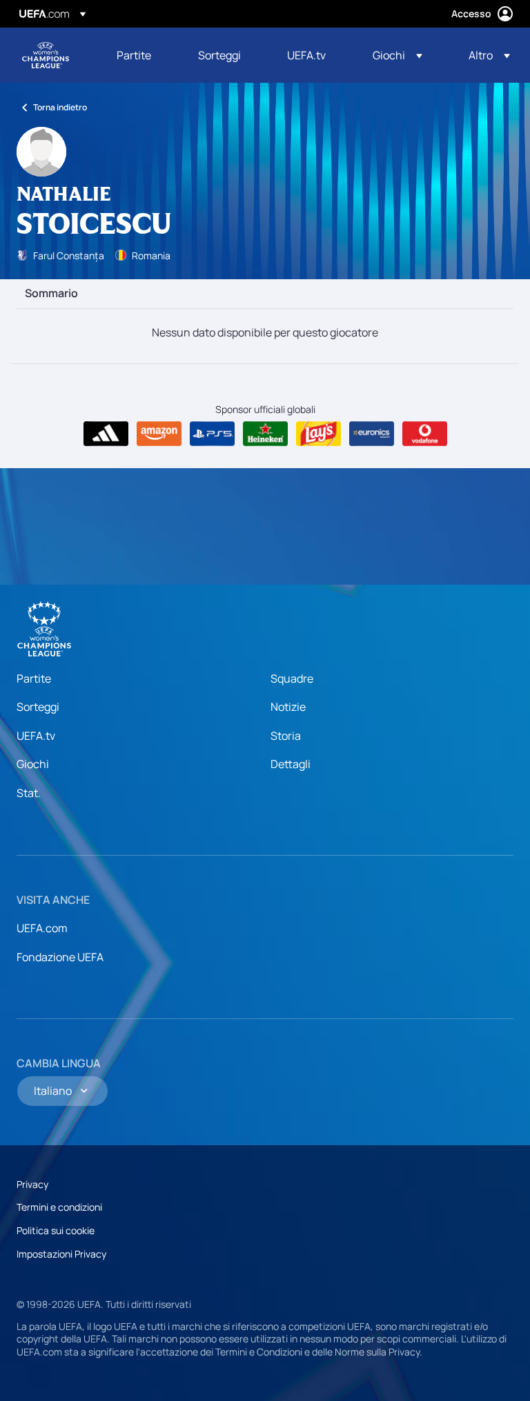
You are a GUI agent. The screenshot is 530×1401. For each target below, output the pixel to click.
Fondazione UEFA (60, 957)
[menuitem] (140, 55)
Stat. (29, 792)
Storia (286, 735)
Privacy (32, 1184)
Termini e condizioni (59, 1206)
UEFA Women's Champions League (46, 55)
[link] (134, 55)
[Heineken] (265, 433)
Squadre (292, 678)
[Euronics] (371, 433)
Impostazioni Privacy (61, 1253)
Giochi (33, 764)
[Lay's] (318, 433)
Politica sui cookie (56, 1230)
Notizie (288, 706)
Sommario (51, 294)
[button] (397, 55)
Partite (34, 678)
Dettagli (291, 764)
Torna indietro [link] (60, 107)
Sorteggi (38, 706)
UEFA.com (42, 928)
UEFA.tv (36, 735)
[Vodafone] (424, 433)
